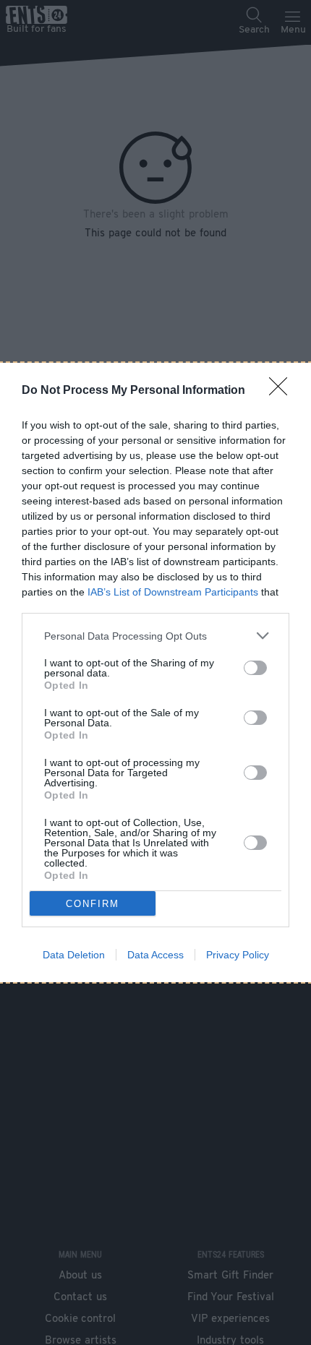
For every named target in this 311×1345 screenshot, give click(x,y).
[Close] (283, 391)
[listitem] (155, 635)
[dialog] (155, 672)
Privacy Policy (237, 955)
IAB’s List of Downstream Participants (173, 592)
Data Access (155, 955)
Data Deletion (74, 955)
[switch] (255, 668)
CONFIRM (92, 903)
